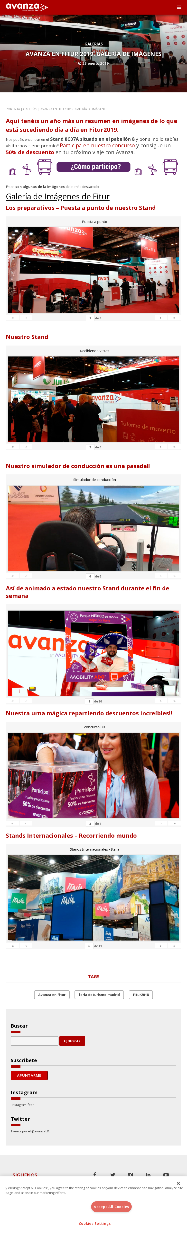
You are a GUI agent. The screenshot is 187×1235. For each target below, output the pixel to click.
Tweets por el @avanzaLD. (30, 1131)
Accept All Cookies (111, 1206)
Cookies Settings (95, 1223)
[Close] (178, 1183)
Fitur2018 (141, 994)
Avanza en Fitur (51, 994)
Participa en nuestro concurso (97, 145)
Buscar (73, 1041)
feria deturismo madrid (99, 994)
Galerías (93, 44)
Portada (13, 109)
